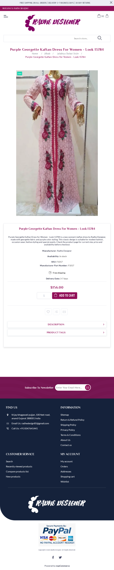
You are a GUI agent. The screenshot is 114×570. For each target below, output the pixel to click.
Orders (64, 466)
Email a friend (64, 311)
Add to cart (67, 295)
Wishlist (65, 481)
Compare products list (17, 471)
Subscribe (88, 387)
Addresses (66, 471)
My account (67, 461)
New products (13, 476)
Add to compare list (56, 311)
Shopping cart (68, 476)
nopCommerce (63, 566)
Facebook (53, 558)
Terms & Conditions (71, 434)
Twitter (60, 558)
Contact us (66, 445)
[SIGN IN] (107, 16)
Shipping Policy (68, 424)
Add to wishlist (48, 311)
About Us (65, 439)
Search (9, 461)
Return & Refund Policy (72, 419)
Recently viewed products (19, 466)
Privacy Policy (68, 429)
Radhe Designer (64, 250)
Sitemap (65, 414)
